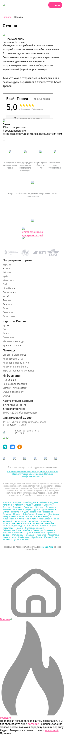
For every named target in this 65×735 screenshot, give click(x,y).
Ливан (56, 519)
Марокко (17, 523)
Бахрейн (38, 505)
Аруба (29, 505)
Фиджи (7, 535)
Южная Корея (51, 537)
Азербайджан (30, 502)
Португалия (9, 528)
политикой (51, 730)
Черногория (54, 535)
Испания (7, 514)
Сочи (5, 329)
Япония (25, 539)
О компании (9, 380)
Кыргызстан (45, 519)
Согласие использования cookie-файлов (26, 472)
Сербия (27, 530)
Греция (28, 509)
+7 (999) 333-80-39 (14, 405)
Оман (35, 526)
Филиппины (18, 535)
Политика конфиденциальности (37, 475)
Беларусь (49, 505)
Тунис (29, 533)
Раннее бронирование (15, 384)
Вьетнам (7, 304)
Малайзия (34, 521)
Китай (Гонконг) (42, 516)
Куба (5, 276)
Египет (6, 268)
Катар (6, 516)
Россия (20, 528)
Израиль (16, 512)
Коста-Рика (25, 519)
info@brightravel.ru (14, 408)
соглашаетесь (46, 547)
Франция (31, 535)
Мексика (27, 523)
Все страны (9, 316)
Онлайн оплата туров (14, 354)
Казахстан (42, 514)
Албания (44, 502)
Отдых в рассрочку (13, 392)
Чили (14, 537)
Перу (53, 526)
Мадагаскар (21, 521)
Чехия (6, 537)
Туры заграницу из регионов (18, 370)
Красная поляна (12, 345)
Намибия (50, 523)
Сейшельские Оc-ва (12, 530)
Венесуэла (51, 507)
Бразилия (29, 507)
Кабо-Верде (29, 514)
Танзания (19, 533)
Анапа (6, 333)
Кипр (22, 516)
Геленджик (8, 337)
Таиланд (7, 300)
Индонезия (36, 512)
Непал (6, 526)
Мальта (7, 523)
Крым (6, 325)
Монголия (38, 523)
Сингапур (38, 530)
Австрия (17, 502)
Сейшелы (8, 312)
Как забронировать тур (16, 362)
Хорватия (42, 535)
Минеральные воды (13, 341)
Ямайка (7, 539)
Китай (6, 296)
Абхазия (7, 272)
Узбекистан (40, 533)
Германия (18, 509)
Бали (5, 308)
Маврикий (8, 521)
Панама (44, 526)
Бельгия (7, 507)
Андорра (54, 502)
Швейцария (24, 537)
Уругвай (51, 533)
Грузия (37, 509)
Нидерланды (18, 526)
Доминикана (9, 292)
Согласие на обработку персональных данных (35, 473)
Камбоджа (54, 514)
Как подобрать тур (13, 358)
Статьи (6, 396)
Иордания (48, 512)
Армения (20, 505)
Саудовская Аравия (35, 528)
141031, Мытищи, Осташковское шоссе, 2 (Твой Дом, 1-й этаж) (25, 423)
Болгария (18, 507)
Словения (49, 530)
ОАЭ (5, 284)
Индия (25, 512)
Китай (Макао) (10, 519)
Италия (17, 514)
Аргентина (8, 505)
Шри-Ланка (9, 288)
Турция (7, 264)
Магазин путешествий (15, 388)
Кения (14, 516)
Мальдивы (8, 280)
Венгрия (40, 507)
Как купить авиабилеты (15, 366)
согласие (33, 724)
